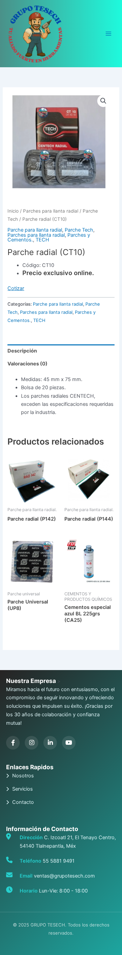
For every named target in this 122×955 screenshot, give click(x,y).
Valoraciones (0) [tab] (27, 364)
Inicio (13, 211)
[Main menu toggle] (108, 33)
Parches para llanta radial (50, 211)
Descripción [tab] (22, 351)
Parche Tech (79, 230)
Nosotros (23, 776)
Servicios (22, 789)
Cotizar (15, 288)
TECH (42, 240)
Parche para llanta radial (34, 230)
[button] (103, 101)
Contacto (23, 802)
